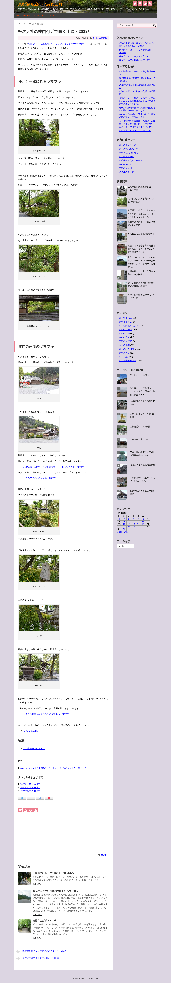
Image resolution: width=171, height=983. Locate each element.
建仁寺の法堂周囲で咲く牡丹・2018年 (40, 958)
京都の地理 (124, 345)
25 (133, 527)
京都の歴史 (124, 353)
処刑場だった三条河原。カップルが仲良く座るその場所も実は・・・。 (142, 391)
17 (129, 524)
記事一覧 (26, 15)
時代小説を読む (126, 172)
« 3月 (119, 532)
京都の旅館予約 (126, 156)
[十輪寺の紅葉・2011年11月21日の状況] (24, 878)
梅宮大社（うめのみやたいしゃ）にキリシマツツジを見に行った (59, 44)
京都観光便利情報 (127, 360)
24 (129, 527)
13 (143, 522)
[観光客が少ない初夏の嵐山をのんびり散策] (24, 896)
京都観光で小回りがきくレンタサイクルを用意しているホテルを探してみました (141, 213)
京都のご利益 (125, 329)
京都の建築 (124, 333)
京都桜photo (125, 164)
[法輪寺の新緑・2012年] (24, 926)
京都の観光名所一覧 (128, 149)
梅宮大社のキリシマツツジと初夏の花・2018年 (45, 951)
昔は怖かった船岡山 (139, 375)
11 (133, 522)
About (17, 15)
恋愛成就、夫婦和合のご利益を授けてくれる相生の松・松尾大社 (54, 467)
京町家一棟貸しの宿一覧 (131, 160)
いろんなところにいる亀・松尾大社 (40, 478)
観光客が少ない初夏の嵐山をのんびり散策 (55, 891)
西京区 (104, 855)
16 (124, 524)
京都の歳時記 (125, 341)
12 (138, 522)
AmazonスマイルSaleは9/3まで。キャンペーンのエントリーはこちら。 (54, 768)
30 (124, 529)
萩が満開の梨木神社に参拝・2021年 (136, 60)
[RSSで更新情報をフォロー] (150, 3)
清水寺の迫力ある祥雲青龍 (142, 465)
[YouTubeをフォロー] (140, 3)
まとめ (36, 15)
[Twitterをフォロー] (135, 3)
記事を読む (37, 884)
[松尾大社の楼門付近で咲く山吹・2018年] (40, 798)
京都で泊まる (125, 322)
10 (129, 522)
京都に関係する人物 (128, 326)
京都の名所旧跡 (99, 38)
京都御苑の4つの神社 (140, 426)
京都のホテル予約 (127, 145)
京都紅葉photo (126, 168)
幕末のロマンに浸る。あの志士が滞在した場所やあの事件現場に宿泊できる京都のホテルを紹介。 (137, 101)
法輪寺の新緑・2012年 (45, 920)
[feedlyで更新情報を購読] (145, 3)
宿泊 (43, 15)
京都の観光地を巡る (128, 153)
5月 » (126, 532)
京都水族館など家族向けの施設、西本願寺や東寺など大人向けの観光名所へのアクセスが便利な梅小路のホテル (137, 124)
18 (133, 524)
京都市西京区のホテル (34, 748)
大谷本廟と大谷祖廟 (139, 439)
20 (143, 524)
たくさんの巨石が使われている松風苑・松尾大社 (46, 714)
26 (138, 527)
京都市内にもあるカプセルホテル (135, 130)
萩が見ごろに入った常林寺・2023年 (136, 56)
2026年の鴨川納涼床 (30, 791)
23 (124, 527)
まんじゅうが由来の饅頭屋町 (141, 234)
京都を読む (124, 357)
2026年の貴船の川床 (30, 787)
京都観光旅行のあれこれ (40, 4)
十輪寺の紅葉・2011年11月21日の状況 (54, 873)
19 (138, 524)
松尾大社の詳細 (30, 731)
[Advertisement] (63, 832)
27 (143, 527)
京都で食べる (125, 318)
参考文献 (51, 15)
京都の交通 (124, 337)
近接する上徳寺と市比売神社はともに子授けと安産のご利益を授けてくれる (141, 248)
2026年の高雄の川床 (30, 784)
